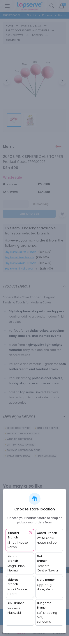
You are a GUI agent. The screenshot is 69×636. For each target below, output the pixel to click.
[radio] (20, 540)
